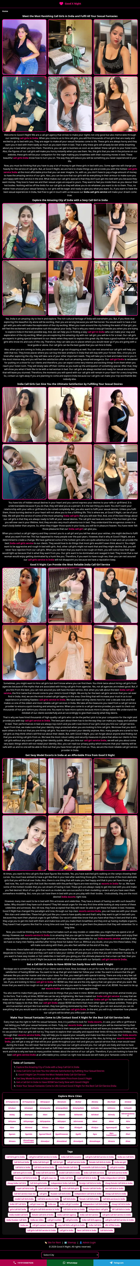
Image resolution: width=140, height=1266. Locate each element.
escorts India (53, 988)
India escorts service (109, 938)
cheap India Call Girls (17, 1183)
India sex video (37, 1220)
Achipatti (128, 1108)
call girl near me (37, 1204)
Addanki (61, 1114)
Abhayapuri (45, 1102)
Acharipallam (78, 1108)
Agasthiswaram (61, 1134)
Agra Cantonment (111, 1134)
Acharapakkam (62, 1108)
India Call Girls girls (70, 1188)
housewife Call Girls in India (93, 1167)
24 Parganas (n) (12, 1102)
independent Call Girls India (95, 1204)
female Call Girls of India (42, 1215)
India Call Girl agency (66, 1215)
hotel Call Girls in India (48, 1188)
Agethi (78, 1134)
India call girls (71, 515)
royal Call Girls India (25, 1188)
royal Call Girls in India (87, 1178)
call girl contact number (43, 1225)
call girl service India (95, 740)
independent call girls (98, 1209)
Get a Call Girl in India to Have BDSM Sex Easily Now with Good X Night (52, 1082)
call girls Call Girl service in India (43, 1157)
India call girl (76, 528)
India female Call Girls (68, 1167)
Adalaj (12, 1114)
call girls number (117, 1167)
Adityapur (62, 1121)
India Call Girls (66, 1178)
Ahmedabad (62, 1141)
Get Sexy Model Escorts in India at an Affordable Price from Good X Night (54, 1078)
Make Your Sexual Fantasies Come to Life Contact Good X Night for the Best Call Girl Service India (66, 1085)
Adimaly (111, 1114)
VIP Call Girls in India (121, 1209)
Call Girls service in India (48, 1199)
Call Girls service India (117, 1173)
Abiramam (61, 1102)
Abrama (95, 1102)
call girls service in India (41, 559)
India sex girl (120, 1162)
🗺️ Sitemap (70, 1242)
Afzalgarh (78, 1127)
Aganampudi (111, 1127)
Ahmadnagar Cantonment (28, 1141)
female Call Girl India (92, 1188)
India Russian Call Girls (16, 1220)
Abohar (78, 1102)
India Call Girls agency (91, 1220)
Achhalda (95, 1108)
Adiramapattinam (127, 1114)
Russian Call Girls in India (26, 1178)
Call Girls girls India (38, 1183)
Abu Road (111, 1102)
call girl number (54, 1220)
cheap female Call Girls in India (118, 1183)
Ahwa (128, 1141)
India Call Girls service (45, 1173)
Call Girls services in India (114, 1199)
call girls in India (29, 138)
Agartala (28, 1134)
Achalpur (12, 1108)
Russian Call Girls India (61, 1194)
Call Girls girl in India (15, 1157)
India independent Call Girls (112, 1178)
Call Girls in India (22, 1167)
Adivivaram (78, 1121)
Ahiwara (12, 1141)
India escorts (68, 896)
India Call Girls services (94, 1173)
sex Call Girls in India (114, 1188)
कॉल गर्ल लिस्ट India (112, 1225)
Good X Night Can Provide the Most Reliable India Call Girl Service (52, 1074)
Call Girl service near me (25, 1194)
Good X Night (73, 3)
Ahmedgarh (78, 1141)
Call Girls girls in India (22, 1173)
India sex (52, 1204)
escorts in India (109, 883)
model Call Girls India (24, 1199)
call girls (43, 1194)
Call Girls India (69, 1199)
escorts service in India (37, 935)
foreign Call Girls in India (90, 1183)
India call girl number (69, 1204)
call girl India (117, 359)
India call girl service (108, 996)
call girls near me (48, 1178)
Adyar (61, 1127)
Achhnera (111, 1108)
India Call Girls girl (41, 1162)
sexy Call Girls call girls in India (71, 1225)
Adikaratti (78, 1114)
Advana (45, 1127)
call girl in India (96, 331)
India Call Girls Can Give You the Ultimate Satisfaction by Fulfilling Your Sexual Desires (60, 1070)
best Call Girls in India (86, 1230)
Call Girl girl (58, 1162)
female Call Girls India (89, 1199)
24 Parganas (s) (28, 1102)
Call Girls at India (21, 1162)
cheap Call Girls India (121, 1204)
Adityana (12, 1121)
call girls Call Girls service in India (44, 1209)
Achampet (28, 1108)
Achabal (128, 1102)
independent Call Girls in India (88, 1194)
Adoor (111, 1121)
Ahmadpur (45, 1141)
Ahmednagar (95, 1141)
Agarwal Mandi (45, 1134)
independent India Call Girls (63, 1183)
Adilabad (95, 1114)
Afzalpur (94, 1127)
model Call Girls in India (69, 1173)
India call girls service (21, 543)
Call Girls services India (44, 1167)
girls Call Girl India (18, 1209)
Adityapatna (45, 1121)
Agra (95, 1134)
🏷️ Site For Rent (52, 1242)
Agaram (12, 1134)
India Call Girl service (89, 1215)
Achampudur (45, 1108)
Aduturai (28, 1127)
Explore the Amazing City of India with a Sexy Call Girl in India (47, 1067)
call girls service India (24, 1054)
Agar (128, 1127)
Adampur (28, 1114)
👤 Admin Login (87, 1242)
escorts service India (90, 911)
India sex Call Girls (126, 1157)
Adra (128, 1121)
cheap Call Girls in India (115, 1194)
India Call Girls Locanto (71, 1157)
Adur (12, 1127)
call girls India (20, 157)
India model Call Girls (18, 1215)
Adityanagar (29, 1121)
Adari (45, 1114)
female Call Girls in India (100, 1162)
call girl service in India (37, 720)
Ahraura (111, 1141)
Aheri (128, 1134)
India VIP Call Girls (18, 1204)
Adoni (94, 1121)
